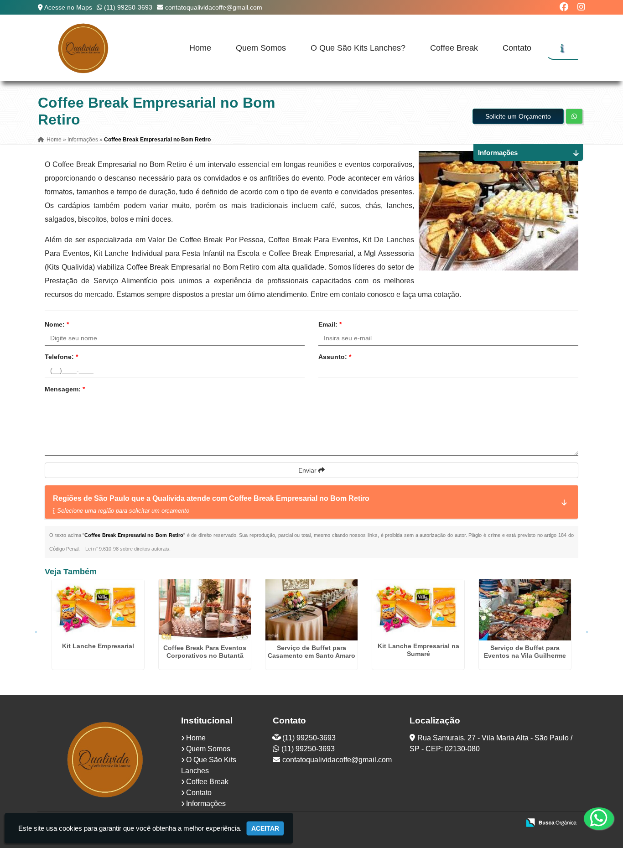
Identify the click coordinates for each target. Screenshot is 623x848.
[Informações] (562, 48)
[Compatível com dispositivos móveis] (509, 823)
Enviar (308, 470)
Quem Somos (261, 47)
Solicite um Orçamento (518, 116)
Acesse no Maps (68, 7)
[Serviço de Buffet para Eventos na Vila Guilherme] (525, 609)
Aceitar (265, 828)
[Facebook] (564, 7)
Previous (37, 630)
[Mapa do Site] (422, 823)
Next (585, 630)
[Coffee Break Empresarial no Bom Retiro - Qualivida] (83, 47)
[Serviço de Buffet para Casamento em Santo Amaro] (311, 609)
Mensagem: (65, 389)
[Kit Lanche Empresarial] (98, 609)
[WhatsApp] (591, 818)
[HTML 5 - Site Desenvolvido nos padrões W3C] (446, 823)
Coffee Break (454, 47)
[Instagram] (581, 7)
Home (200, 47)
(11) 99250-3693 (128, 7)
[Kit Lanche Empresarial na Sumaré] (418, 609)
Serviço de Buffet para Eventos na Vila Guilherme (525, 651)
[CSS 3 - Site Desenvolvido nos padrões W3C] (478, 823)
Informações (206, 803)
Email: (330, 324)
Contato (517, 47)
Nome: (57, 324)
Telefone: (61, 356)
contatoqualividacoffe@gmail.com (213, 7)
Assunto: (334, 356)
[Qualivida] (106, 759)
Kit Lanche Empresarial (98, 646)
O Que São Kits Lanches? (358, 47)
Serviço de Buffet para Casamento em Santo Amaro (311, 651)
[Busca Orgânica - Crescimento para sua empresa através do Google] (551, 822)
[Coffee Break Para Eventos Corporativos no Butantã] (205, 609)
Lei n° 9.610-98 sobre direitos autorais (127, 548)
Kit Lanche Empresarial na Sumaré (418, 649)
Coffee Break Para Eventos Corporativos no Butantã (204, 651)
